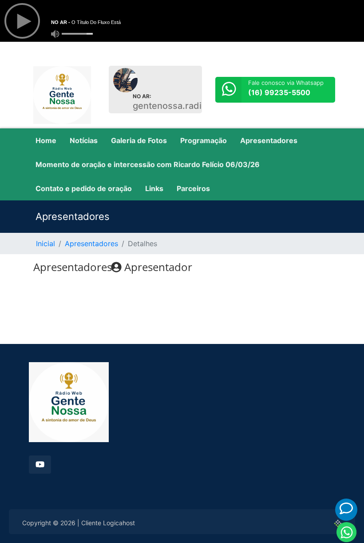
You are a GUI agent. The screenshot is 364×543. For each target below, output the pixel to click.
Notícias (84, 140)
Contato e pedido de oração (84, 188)
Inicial (45, 243)
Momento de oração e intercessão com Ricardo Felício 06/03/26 (148, 164)
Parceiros (193, 188)
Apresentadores (268, 140)
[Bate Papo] (346, 509)
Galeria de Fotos (139, 140)
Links (154, 188)
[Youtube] (40, 464)
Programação (203, 140)
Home (46, 140)
